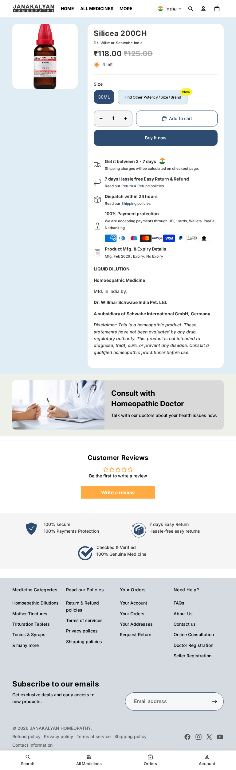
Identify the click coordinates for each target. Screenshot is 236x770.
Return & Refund (135, 186)
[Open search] (190, 8)
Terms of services (84, 620)
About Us (183, 613)
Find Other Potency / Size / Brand (152, 97)
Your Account (133, 602)
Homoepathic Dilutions (35, 602)
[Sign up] (214, 701)
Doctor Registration (193, 645)
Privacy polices (82, 630)
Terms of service (94, 736)
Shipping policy (130, 736)
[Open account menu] (203, 8)
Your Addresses (136, 624)
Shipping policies (84, 641)
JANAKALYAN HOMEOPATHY (60, 728)
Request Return (135, 634)
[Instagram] (198, 737)
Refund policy (26, 736)
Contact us (185, 624)
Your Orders (132, 613)
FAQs (179, 602)
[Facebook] (187, 737)
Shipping (128, 203)
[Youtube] (220, 737)
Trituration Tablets (31, 624)
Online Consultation (194, 634)
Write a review (118, 492)
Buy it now (156, 137)
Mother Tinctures (29, 613)
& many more (25, 645)
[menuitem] (126, 8)
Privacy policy (58, 736)
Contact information (32, 745)
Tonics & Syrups (28, 634)
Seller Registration (192, 655)
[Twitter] (209, 737)
